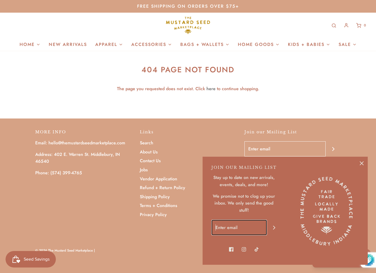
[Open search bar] (334, 25)
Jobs (144, 170)
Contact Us (150, 161)
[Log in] (346, 25)
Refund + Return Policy (162, 187)
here (211, 89)
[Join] (333, 148)
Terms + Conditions (158, 205)
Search (146, 143)
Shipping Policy (155, 197)
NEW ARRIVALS (68, 44)
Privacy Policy (153, 214)
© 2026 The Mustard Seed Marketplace (64, 250)
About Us (149, 152)
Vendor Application (158, 179)
